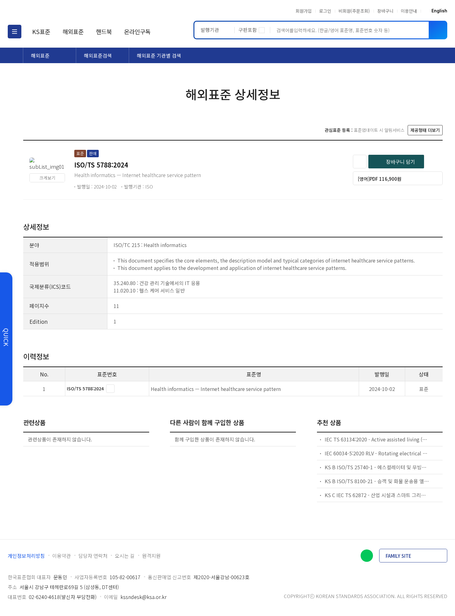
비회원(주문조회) (354, 11)
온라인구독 (137, 31)
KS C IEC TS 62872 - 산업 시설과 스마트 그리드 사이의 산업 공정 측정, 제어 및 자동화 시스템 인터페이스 (377, 495)
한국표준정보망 (44, 10)
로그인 (325, 11)
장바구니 (385, 11)
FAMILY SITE (398, 556)
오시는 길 (125, 555)
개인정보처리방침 (26, 555)
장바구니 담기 (400, 161)
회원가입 (304, 11)
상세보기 (110, 388)
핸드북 (104, 31)
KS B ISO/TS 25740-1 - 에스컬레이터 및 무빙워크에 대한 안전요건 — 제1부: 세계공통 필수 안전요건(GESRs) (377, 467)
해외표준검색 (98, 55)
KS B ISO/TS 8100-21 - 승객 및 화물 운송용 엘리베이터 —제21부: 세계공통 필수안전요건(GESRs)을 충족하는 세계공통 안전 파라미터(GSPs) (377, 481)
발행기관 (210, 29)
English (439, 10)
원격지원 (151, 555)
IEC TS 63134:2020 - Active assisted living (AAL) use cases (377, 439)
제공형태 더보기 (425, 130)
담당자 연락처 (92, 555)
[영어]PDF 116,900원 (379, 179)
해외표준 (73, 31)
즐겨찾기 (359, 161)
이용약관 (61, 555)
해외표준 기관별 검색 (159, 55)
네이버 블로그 (367, 555)
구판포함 (247, 29)
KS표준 (41, 31)
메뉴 (14, 31)
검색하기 (438, 30)
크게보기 (47, 178)
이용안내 (409, 11)
